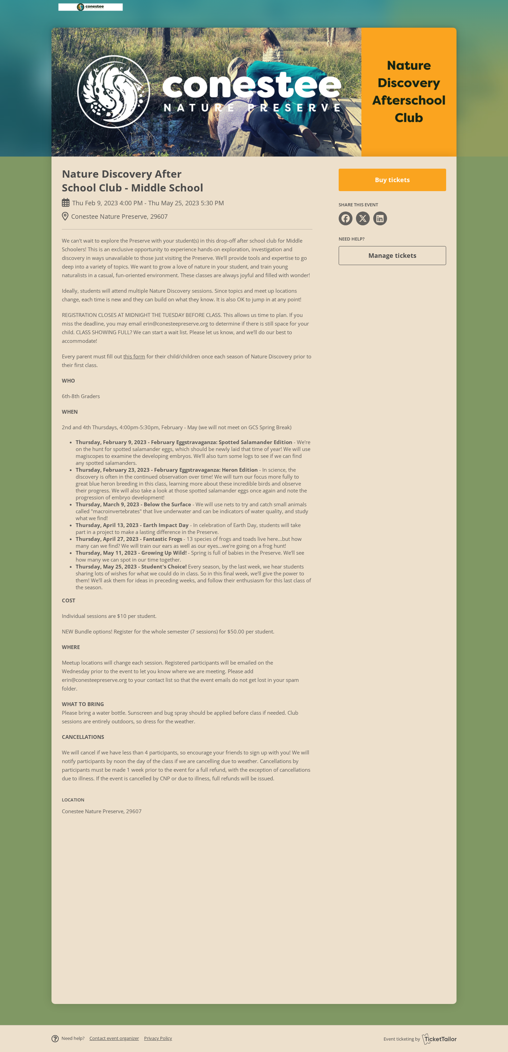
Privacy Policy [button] (158, 1038)
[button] (114, 1038)
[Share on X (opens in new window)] (363, 218)
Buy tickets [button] (392, 180)
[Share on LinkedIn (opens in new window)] (380, 218)
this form (134, 356)
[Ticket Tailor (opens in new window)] (439, 1038)
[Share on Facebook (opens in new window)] (345, 218)
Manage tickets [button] (392, 255)
